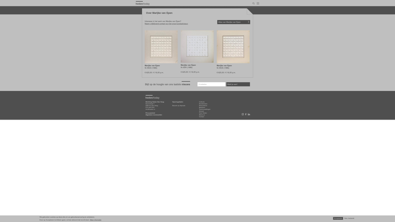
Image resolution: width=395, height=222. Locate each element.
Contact (201, 116)
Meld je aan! (232, 84)
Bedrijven (202, 107)
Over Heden (203, 113)
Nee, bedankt (349, 218)
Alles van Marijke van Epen (229, 22)
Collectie (202, 102)
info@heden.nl (150, 109)
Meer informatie (95, 220)
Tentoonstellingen (204, 109)
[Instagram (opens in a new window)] (243, 114)
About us (202, 115)
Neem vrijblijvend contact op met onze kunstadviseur (166, 24)
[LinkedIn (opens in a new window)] (249, 114)
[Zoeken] (254, 3)
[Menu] (258, 3)
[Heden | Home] (143, 3)
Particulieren (203, 105)
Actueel (201, 111)
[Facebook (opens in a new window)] (245, 114)
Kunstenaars (203, 104)
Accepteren (338, 218)
